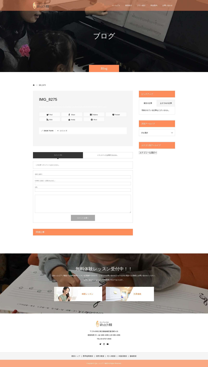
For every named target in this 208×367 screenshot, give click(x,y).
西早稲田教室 (88, 356)
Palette (51, 131)
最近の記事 (148, 103)
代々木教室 (111, 356)
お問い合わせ (167, 5)
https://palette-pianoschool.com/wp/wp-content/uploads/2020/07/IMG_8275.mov (73, 107)
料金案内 (154, 5)
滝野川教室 (100, 356)
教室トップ (76, 356)
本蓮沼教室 (122, 356)
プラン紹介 (141, 5)
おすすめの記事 (166, 103)
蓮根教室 (133, 356)
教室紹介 (128, 5)
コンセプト (116, 5)
